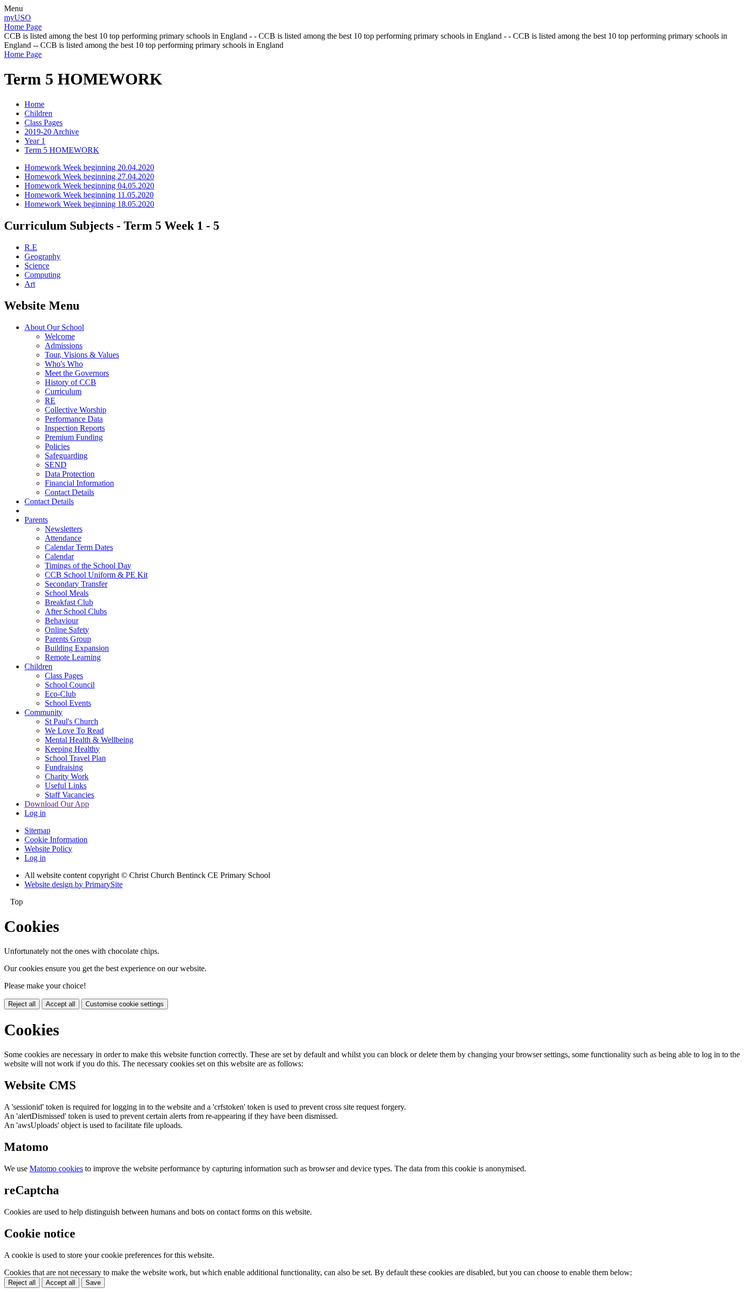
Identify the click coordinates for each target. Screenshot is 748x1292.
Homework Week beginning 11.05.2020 (89, 194)
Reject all (22, 1004)
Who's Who (64, 364)
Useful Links (66, 785)
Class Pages (43, 122)
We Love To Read (74, 730)
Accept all (60, 1004)
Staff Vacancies (69, 794)
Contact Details (69, 492)
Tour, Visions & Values (82, 354)
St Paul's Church (71, 721)
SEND (56, 464)
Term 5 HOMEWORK (61, 150)
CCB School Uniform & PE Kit (96, 574)
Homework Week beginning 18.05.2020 (89, 204)
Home (34, 104)
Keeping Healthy (72, 749)
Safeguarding (66, 455)
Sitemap (37, 830)
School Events (68, 703)
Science (36, 265)
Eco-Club (60, 694)
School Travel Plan (75, 758)
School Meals (67, 593)
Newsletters (63, 529)
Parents (36, 519)
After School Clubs (76, 611)
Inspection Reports (75, 428)
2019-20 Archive (51, 131)
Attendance (63, 538)
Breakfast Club (69, 602)
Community (43, 712)
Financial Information (79, 483)
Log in (35, 813)
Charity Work (67, 776)
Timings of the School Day (88, 565)
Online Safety (67, 629)
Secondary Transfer (76, 584)
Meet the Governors (77, 373)
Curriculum (63, 391)
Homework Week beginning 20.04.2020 (89, 167)
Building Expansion (77, 648)
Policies (57, 446)
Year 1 (34, 140)
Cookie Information (56, 839)
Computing (42, 274)
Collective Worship (75, 409)
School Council (70, 684)
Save (93, 1282)
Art (29, 284)
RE (50, 400)
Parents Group (68, 639)
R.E (30, 247)
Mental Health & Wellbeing (89, 739)
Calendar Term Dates (79, 547)
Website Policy (48, 848)
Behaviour (61, 620)
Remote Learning (73, 657)
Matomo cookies (56, 1168)
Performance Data (74, 419)
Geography (42, 256)
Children (38, 113)
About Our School (54, 327)
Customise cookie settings (124, 1004)
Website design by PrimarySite (73, 884)
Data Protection (70, 474)
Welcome (60, 336)
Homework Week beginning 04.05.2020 (89, 185)
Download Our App (56, 804)
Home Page (23, 26)
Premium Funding (74, 437)
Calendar (59, 556)
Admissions (63, 345)
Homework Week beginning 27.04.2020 (89, 176)
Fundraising (64, 767)
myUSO (17, 17)
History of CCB (70, 382)
